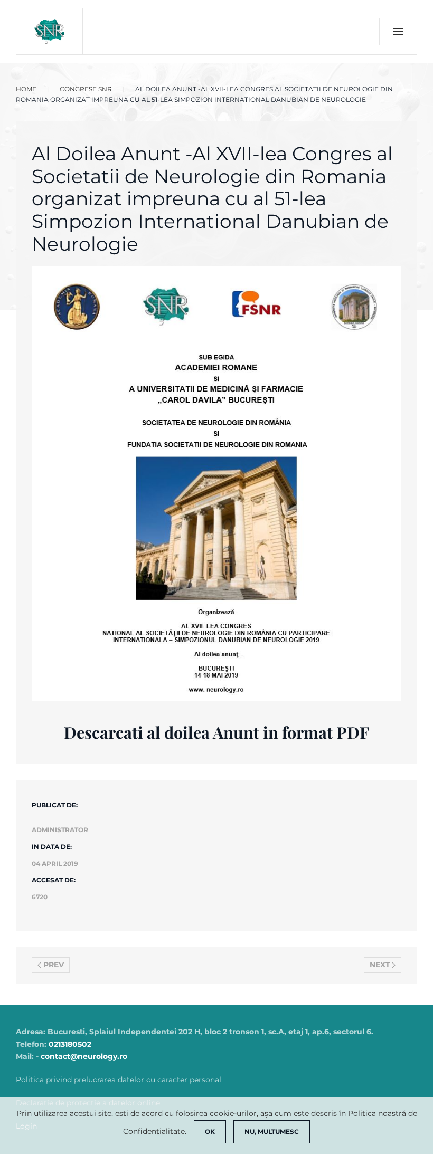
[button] (398, 31)
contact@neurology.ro (84, 1056)
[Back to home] (49, 31)
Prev (53, 964)
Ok (210, 1132)
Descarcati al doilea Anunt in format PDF (216, 732)
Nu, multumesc (271, 1132)
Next (380, 964)
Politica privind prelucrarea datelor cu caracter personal (118, 1079)
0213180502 (70, 1044)
